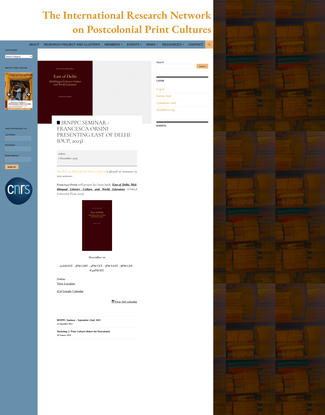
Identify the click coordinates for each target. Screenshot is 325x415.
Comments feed (166, 103)
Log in (160, 89)
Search (160, 62)
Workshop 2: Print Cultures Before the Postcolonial (83, 333)
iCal (59, 291)
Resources (171, 44)
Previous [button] (9, 94)
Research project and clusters (72, 44)
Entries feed (163, 96)
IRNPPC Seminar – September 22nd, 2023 (79, 322)
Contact (195, 44)
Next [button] (28, 94)
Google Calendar (73, 291)
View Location (66, 283)
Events (133, 44)
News (150, 44)
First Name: (10, 145)
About (34, 44)
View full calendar (125, 301)
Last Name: (10, 134)
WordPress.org (165, 109)
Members (112, 44)
